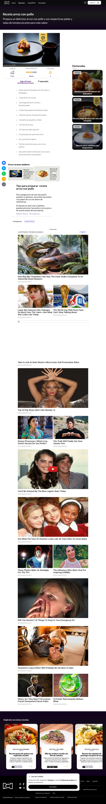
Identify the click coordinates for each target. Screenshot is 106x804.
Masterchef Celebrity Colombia (11, 81)
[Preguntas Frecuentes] (85, 3)
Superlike (95, 781)
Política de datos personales (57, 797)
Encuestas (42, 3)
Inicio (14, 3)
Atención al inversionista (90, 789)
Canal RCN (32, 3)
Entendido (53, 787)
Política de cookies (72, 797)
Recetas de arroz (29, 221)
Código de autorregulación (42, 793)
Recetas (22, 3)
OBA (53, 793)
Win (79, 783)
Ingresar (92, 3)
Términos (51, 780)
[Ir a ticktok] (20, 784)
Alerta (88, 781)
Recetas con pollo (35, 81)
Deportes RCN (80, 781)
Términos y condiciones (41, 797)
